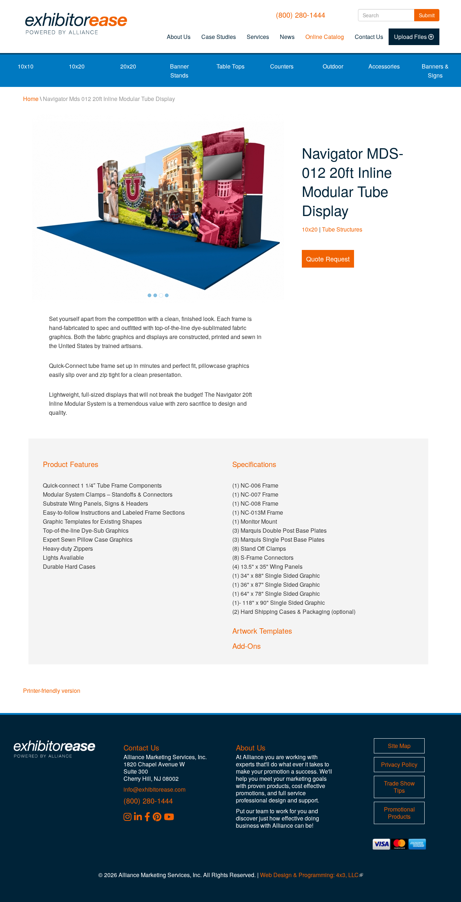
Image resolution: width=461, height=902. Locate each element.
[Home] (78, 23)
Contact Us (369, 36)
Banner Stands (179, 70)
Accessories (384, 66)
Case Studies (218, 36)
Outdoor (333, 66)
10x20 (77, 66)
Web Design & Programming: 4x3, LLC (311, 875)
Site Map (399, 746)
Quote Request (328, 258)
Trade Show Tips (399, 787)
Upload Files (410, 36)
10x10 (25, 66)
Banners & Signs (435, 70)
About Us (179, 36)
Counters (282, 66)
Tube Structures (342, 229)
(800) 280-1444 (300, 14)
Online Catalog (324, 36)
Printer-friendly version (51, 690)
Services (258, 36)
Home (31, 98)
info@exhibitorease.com (154, 789)
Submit (429, 15)
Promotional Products (399, 812)
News (287, 36)
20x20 (128, 66)
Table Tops (230, 66)
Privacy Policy (399, 764)
